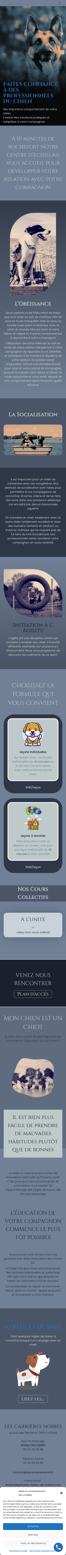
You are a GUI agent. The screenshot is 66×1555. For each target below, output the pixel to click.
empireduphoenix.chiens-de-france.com (33, 1485)
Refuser (33, 1535)
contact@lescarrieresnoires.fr (33, 1472)
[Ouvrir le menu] (59, 3)
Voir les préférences (33, 1543)
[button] (61, 1493)
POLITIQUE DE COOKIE (18, 1550)
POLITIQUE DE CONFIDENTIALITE (42, 1550)
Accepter (33, 1526)
